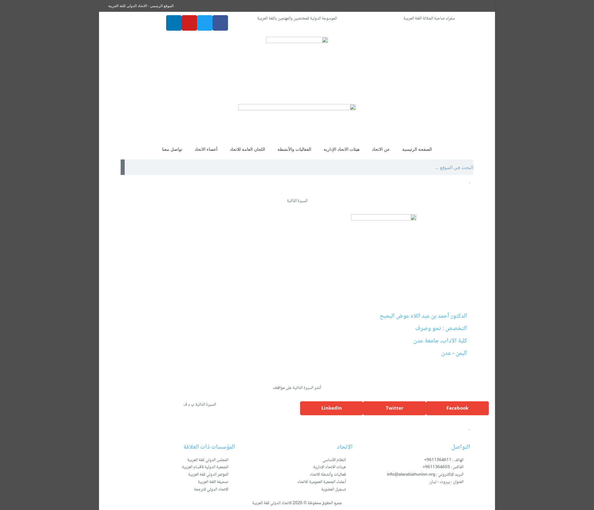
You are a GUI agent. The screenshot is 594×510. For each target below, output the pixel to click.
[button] (457, 408)
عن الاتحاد (381, 149)
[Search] (123, 167)
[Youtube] (189, 23)
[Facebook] (220, 23)
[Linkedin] (174, 23)
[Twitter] (205, 23)
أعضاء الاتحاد (206, 149)
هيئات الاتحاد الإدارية (341, 149)
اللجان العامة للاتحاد (247, 149)
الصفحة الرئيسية (417, 149)
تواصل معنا (172, 149)
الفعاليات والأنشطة (294, 149)
